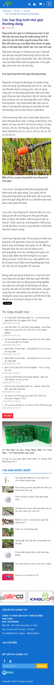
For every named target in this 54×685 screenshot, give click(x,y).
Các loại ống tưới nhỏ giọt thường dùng (22, 14)
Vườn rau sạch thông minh (26, 529)
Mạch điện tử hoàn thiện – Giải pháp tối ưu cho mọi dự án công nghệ (28, 350)
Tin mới (26, 11)
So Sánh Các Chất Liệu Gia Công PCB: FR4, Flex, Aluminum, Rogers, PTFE (26, 397)
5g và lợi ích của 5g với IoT (26, 575)
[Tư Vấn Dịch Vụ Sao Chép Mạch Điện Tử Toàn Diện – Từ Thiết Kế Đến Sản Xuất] (27, 434)
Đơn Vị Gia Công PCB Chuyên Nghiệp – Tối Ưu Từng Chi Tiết (27, 368)
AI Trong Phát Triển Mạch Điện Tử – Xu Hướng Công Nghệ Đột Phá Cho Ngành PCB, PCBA (27, 319)
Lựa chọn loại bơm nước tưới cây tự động (33, 564)
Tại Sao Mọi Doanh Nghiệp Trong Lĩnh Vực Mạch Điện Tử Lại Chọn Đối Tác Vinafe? (27, 340)
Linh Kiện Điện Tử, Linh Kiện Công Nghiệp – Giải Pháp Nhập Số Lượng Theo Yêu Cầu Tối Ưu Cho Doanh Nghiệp (27, 330)
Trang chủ (6, 11)
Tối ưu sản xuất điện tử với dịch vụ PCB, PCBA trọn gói (28, 405)
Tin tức (17, 11)
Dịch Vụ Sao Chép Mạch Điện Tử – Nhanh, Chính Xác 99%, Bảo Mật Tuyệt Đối (27, 387)
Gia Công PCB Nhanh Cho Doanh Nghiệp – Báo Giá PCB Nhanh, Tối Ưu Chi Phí (26, 378)
